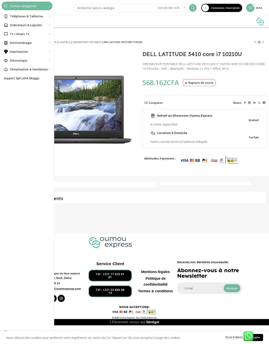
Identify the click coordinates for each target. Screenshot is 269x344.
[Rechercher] (193, 8)
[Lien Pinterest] (249, 102)
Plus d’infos (234, 337)
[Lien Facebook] (245, 102)
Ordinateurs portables (87, 42)
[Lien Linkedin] (254, 102)
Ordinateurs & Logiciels (55, 42)
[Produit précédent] (255, 42)
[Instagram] (61, 298)
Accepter (255, 337)
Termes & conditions (155, 291)
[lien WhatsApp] (259, 102)
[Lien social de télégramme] (264, 102)
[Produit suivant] (263, 42)
